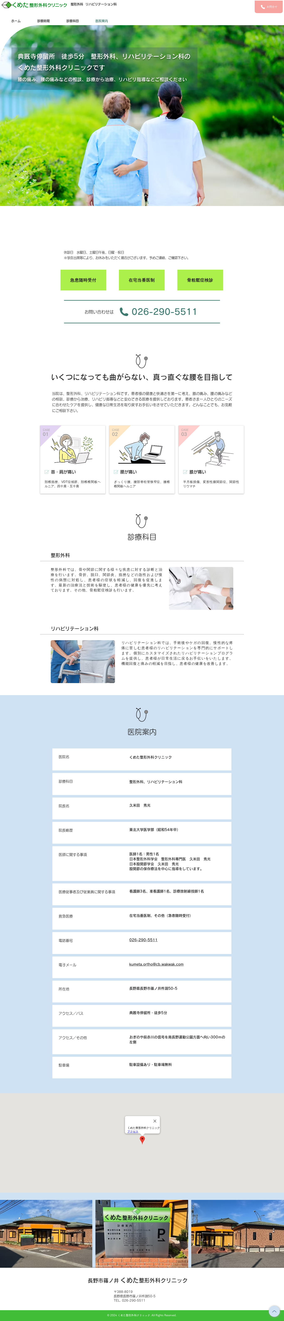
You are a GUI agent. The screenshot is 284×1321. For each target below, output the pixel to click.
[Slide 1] (138, 195)
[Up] (274, 1311)
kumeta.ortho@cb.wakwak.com (156, 964)
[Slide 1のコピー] (142, 195)
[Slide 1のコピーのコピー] (145, 195)
